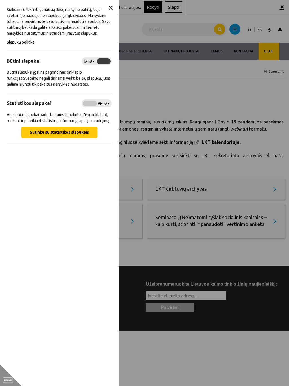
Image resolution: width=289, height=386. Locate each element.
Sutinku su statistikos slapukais (59, 132)
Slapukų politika (20, 42)
